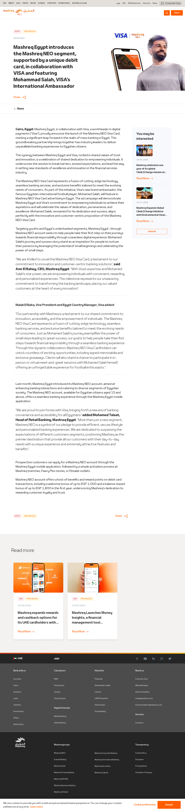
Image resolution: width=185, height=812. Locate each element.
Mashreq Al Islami (61, 792)
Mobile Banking (60, 716)
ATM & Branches (134, 3)
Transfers (17, 705)
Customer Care (141, 679)
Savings (57, 692)
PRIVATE (25, 3)
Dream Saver (59, 685)
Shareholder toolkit (103, 685)
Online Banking (60, 723)
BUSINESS (41, 3)
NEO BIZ (33, 3)
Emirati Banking (60, 759)
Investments (18, 711)
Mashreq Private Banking (64, 772)
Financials (99, 679)
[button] (144, 805)
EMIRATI (11, 3)
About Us (146, 3)
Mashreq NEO (59, 753)
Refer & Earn (18, 724)
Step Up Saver (60, 698)
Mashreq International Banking (107, 760)
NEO (4, 3)
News (155, 3)
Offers (16, 718)
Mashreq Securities (103, 766)
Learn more (36, 806)
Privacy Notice (141, 766)
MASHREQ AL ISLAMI (79, 3)
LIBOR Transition (101, 698)
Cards (15, 685)
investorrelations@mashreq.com (148, 705)
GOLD (18, 3)
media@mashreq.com (144, 698)
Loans (15, 698)
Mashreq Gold (59, 766)
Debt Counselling (142, 692)
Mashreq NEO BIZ (61, 779)
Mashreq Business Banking (64, 785)
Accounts (17, 679)
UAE (124, 3)
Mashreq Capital (101, 773)
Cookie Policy (140, 753)
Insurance (17, 692)
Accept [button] (169, 804)
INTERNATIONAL (64, 3)
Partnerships (100, 705)
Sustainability (100, 711)
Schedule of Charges (143, 772)
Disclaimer (139, 759)
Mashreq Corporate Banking (106, 753)
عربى (118, 3)
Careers (98, 692)
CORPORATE (51, 3)
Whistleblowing (141, 685)
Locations (139, 723)
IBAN (56, 679)
